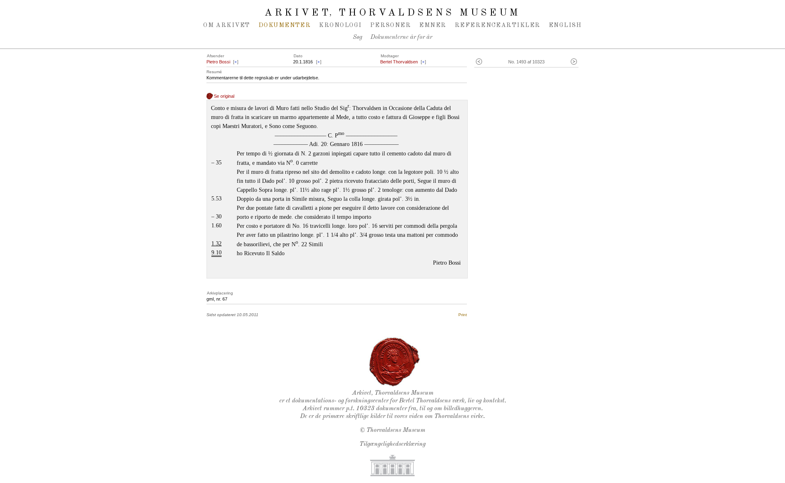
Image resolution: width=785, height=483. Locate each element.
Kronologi (340, 25)
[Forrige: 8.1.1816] (479, 61)
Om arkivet (226, 25)
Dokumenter (284, 25)
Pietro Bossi (218, 61)
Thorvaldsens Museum (395, 430)
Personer (390, 25)
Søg (357, 37)
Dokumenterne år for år (401, 37)
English (565, 25)
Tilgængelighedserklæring (392, 444)
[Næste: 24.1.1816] (574, 61)
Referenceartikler (498, 25)
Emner (432, 25)
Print (462, 314)
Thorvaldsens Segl (394, 362)
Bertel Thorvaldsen (399, 61)
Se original (224, 96)
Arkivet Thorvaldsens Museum (392, 13)
